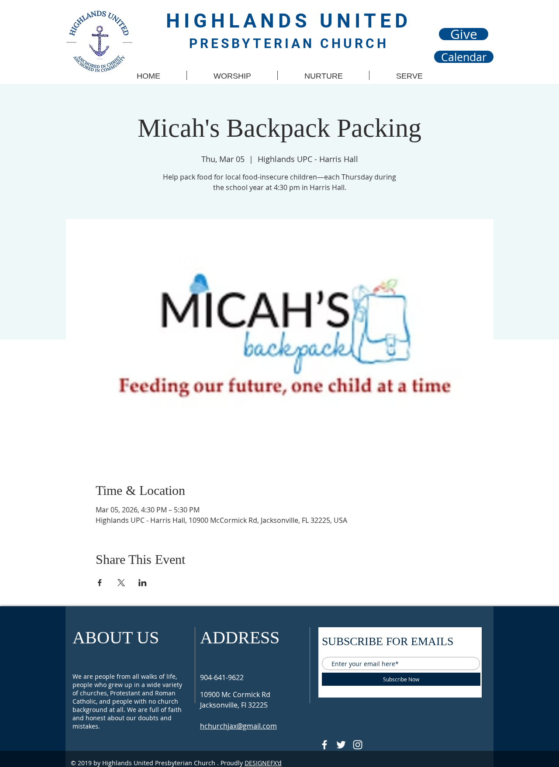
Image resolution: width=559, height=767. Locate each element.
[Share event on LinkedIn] (142, 582)
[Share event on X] (121, 582)
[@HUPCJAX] (324, 745)
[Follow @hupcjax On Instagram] (358, 745)
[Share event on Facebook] (100, 582)
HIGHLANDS (243, 20)
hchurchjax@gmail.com (238, 726)
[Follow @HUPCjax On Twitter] (341, 745)
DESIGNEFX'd (263, 763)
